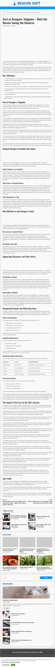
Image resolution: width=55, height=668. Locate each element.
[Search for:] (21, 577)
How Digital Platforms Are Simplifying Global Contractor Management (44, 542)
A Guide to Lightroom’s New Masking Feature (6, 641)
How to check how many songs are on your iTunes (6, 526)
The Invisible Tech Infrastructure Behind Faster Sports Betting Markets (27, 542)
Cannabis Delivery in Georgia (27, 560)
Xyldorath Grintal (16, 615)
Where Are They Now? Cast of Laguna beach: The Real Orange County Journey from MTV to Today (40, 501)
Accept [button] (13, 664)
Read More (6, 608)
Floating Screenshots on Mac (32, 517)
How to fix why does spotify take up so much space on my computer (6, 517)
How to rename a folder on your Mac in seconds (32, 526)
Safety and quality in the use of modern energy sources (10, 542)
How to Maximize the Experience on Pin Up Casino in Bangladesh (10, 560)
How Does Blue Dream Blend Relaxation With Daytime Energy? (44, 560)
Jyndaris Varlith (7, 552)
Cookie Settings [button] (6, 664)
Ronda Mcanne (7, 26)
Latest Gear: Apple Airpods (27, 592)
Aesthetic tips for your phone (6, 614)
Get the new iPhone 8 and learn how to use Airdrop (6, 623)
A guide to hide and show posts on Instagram (6, 632)
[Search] (52, 8)
